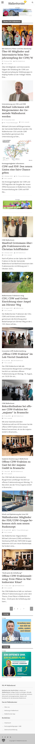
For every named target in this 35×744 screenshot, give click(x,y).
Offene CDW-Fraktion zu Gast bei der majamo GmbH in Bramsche (16, 464)
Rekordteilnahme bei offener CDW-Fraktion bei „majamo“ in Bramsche (17, 408)
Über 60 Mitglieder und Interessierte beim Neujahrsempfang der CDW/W (17, 53)
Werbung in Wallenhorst (11, 710)
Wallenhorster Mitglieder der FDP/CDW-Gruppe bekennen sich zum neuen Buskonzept (17, 520)
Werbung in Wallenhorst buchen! (12, 677)
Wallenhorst (6, 692)
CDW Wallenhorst (20, 61)
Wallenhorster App (9, 714)
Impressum (7, 723)
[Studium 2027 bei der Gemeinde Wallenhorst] (17, 12)
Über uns (7, 707)
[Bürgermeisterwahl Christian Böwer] (16, 664)
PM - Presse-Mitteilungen (10, 122)
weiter (31, 609)
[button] (3, 740)
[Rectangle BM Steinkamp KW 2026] (16, 631)
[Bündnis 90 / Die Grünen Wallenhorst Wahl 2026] (17, 205)
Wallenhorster (19, 308)
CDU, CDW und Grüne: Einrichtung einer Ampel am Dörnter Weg (16, 300)
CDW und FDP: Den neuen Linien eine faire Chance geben (17, 168)
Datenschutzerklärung (10, 730)
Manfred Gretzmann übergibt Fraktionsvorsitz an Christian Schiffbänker (17, 245)
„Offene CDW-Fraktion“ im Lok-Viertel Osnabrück (17, 354)
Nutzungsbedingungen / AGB (12, 726)
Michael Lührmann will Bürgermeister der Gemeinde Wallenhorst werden (15, 110)
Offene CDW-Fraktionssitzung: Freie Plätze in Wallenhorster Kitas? (17, 578)
